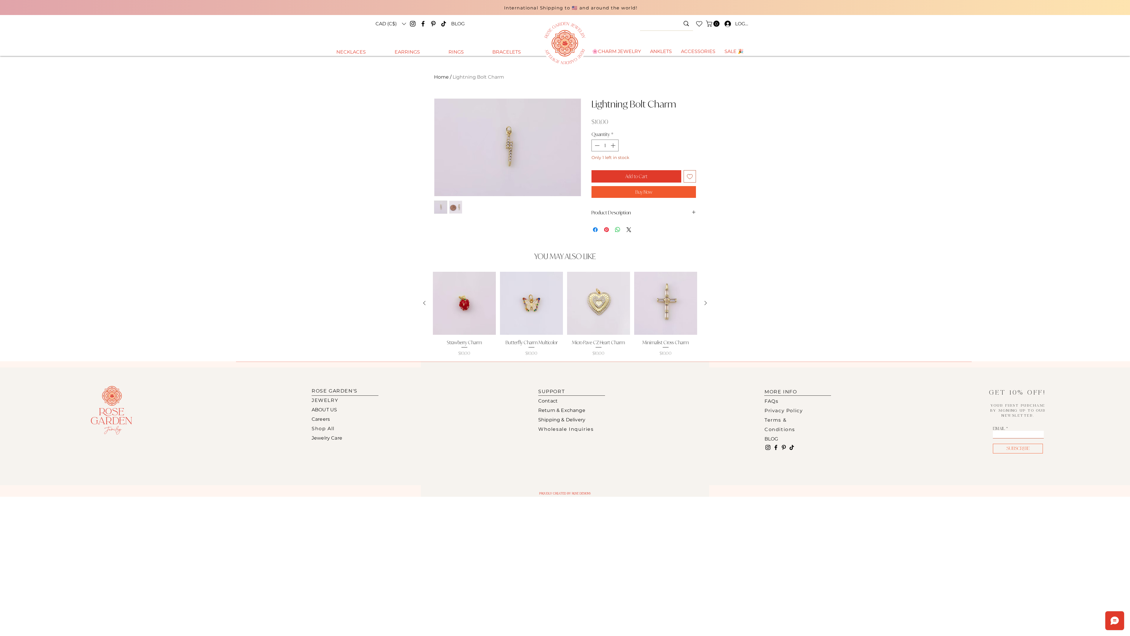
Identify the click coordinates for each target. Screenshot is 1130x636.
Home (441, 77)
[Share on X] (628, 229)
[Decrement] (596, 145)
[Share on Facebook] (595, 229)
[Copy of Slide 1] (567, 12)
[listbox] (391, 24)
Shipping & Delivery (561, 420)
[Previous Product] (424, 303)
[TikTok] (443, 23)
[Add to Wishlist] (690, 176)
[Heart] (699, 24)
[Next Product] (705, 303)
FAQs (771, 401)
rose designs (581, 493)
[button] (391, 24)
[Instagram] (412, 23)
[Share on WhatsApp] (617, 229)
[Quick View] (464, 303)
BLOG (771, 439)
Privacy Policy (784, 410)
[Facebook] (423, 23)
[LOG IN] (726, 24)
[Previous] (436, 10)
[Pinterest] (433, 23)
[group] (565, 314)
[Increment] (613, 145)
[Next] (706, 10)
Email (999, 428)
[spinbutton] (605, 145)
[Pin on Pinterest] (606, 229)
